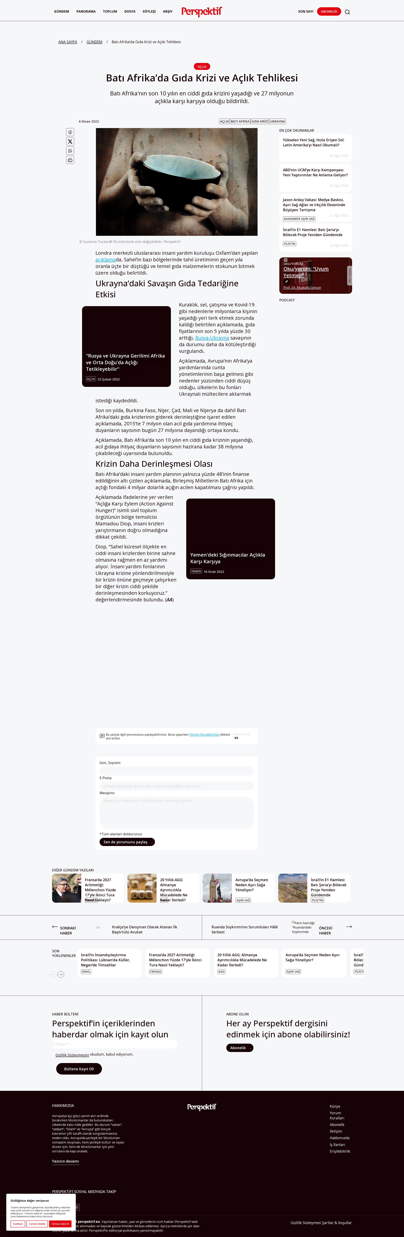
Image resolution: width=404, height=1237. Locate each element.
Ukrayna (277, 121)
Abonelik (329, 11)
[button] (347, 12)
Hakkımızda (340, 1137)
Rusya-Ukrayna (212, 337)
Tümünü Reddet (37, 1223)
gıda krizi (260, 121)
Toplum (110, 11)
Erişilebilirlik (340, 1151)
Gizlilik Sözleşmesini (72, 1055)
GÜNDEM (94, 41)
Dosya (129, 11)
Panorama (86, 11)
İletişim (336, 1131)
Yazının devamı (65, 1161)
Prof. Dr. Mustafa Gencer (302, 287)
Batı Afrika (240, 121)
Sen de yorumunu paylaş (126, 841)
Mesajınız (107, 792)
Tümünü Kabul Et (60, 1223)
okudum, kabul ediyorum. (95, 1055)
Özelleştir (18, 1223)
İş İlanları (337, 1144)
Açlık (202, 66)
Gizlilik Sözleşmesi (306, 1222)
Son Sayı (305, 11)
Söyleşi (149, 11)
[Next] (61, 974)
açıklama (105, 259)
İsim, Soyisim (110, 762)
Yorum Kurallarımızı (204, 734)
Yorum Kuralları (337, 1115)
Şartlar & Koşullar (337, 1222)
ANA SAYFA (67, 41)
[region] (41, 1212)
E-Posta (106, 778)
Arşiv (167, 11)
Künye (335, 1106)
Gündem (61, 11)
